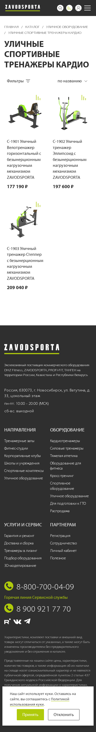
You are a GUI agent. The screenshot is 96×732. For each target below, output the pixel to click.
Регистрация (60, 536)
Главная (11, 27)
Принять (30, 714)
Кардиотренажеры (65, 441)
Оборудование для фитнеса (65, 466)
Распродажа (60, 511)
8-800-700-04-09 (45, 586)
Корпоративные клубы (22, 456)
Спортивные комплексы (24, 471)
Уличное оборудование (67, 27)
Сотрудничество (63, 543)
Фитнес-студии (16, 448)
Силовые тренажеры (66, 448)
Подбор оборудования (23, 558)
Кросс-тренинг (62, 476)
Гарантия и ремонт (19, 536)
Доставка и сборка (19, 543)
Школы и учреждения (21, 463)
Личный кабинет (63, 551)
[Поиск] (60, 8)
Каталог (32, 27)
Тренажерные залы (19, 441)
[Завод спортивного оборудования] (22, 8)
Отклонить (64, 714)
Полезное (58, 558)
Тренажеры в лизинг (20, 551)
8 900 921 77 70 (44, 608)
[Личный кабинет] (78, 8)
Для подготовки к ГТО (68, 503)
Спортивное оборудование (62, 486)
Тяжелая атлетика (64, 456)
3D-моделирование (20, 566)
